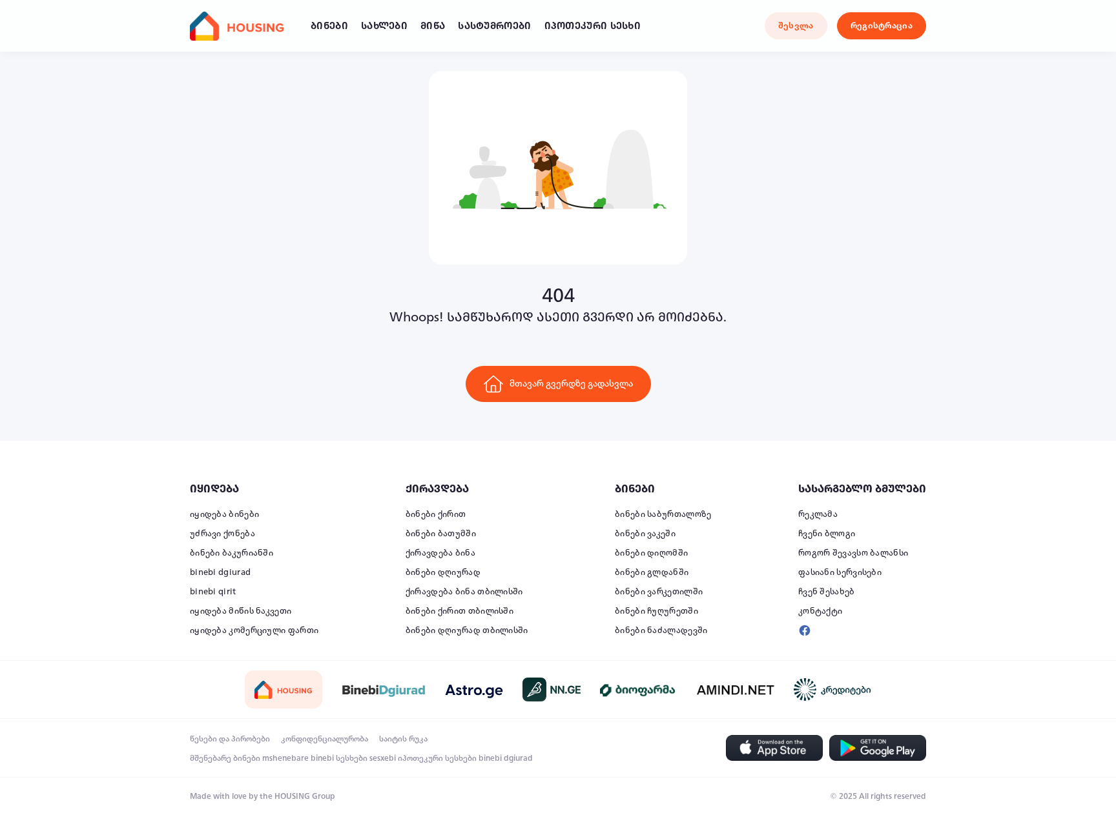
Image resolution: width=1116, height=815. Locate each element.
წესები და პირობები (230, 738)
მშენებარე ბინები (225, 758)
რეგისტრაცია (882, 26)
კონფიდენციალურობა (324, 738)
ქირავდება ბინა (440, 553)
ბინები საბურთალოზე (663, 514)
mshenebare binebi (298, 758)
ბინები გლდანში (651, 572)
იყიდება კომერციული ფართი (254, 630)
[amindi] (735, 689)
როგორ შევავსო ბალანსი (853, 553)
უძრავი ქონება (222, 533)
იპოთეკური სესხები (437, 758)
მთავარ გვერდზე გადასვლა (571, 383)
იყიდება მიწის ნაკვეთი (240, 611)
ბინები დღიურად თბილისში (467, 630)
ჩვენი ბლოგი (826, 533)
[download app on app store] (774, 748)
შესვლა (796, 26)
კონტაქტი (820, 611)
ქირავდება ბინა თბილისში (464, 592)
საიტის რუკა (403, 738)
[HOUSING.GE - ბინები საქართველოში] (283, 689)
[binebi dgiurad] (384, 689)
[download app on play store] (877, 748)
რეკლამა (818, 514)
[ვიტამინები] (638, 689)
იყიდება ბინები (224, 514)
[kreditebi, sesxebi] (832, 689)
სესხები (351, 758)
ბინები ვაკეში (645, 533)
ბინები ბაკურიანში (231, 553)
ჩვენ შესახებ (826, 592)
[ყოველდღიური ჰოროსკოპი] (474, 689)
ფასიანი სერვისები (840, 572)
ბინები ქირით (436, 514)
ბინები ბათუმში (441, 533)
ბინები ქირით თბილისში (459, 611)
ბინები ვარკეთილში (659, 592)
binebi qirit (213, 592)
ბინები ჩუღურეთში (656, 611)
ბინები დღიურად (443, 572)
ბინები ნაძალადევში (661, 630)
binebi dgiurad (220, 572)
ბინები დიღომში (651, 553)
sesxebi (382, 758)
